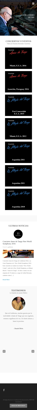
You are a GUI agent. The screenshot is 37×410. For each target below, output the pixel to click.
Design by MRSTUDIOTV (18, 405)
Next (33, 351)
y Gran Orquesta (29, 25)
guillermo (10, 247)
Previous (4, 351)
